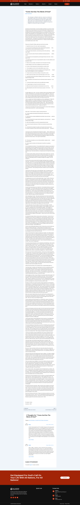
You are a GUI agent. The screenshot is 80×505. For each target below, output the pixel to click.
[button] (31, 4)
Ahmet (29, 445)
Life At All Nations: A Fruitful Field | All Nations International (38, 420)
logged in (31, 464)
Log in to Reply (31, 439)
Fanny (29, 424)
